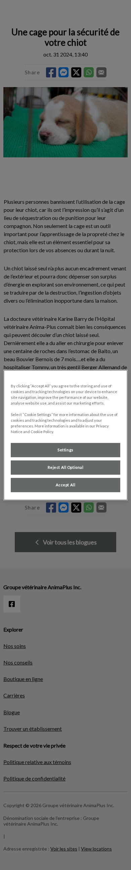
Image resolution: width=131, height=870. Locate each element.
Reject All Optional (66, 467)
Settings (65, 450)
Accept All (66, 485)
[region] (65, 435)
